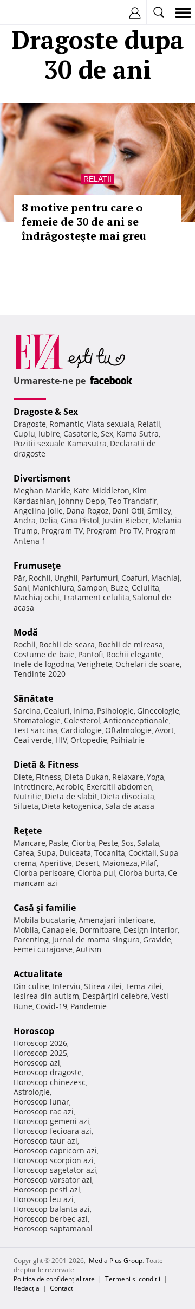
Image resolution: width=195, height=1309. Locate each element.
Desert (87, 863)
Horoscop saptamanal (53, 1228)
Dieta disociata (127, 796)
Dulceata (75, 853)
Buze (119, 587)
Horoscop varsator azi (53, 1180)
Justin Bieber (125, 520)
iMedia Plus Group (114, 1260)
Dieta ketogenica (72, 806)
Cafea (24, 853)
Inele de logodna (44, 664)
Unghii (66, 578)
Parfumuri (99, 578)
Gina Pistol (80, 520)
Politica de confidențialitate (54, 1279)
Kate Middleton (101, 490)
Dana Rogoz (87, 510)
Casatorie (80, 433)
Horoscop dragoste (48, 1072)
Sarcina (27, 710)
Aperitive (56, 863)
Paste (58, 843)
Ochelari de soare (147, 664)
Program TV (62, 530)
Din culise (31, 986)
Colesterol (82, 720)
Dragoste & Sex (46, 412)
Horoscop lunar (41, 1101)
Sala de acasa (129, 806)
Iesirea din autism (46, 996)
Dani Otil (128, 510)
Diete (23, 777)
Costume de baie (44, 654)
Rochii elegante (134, 654)
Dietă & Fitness (46, 765)
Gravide (157, 939)
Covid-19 (51, 1006)
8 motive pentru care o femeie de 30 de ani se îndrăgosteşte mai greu (84, 221)
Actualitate (38, 974)
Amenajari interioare (116, 920)
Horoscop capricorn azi (55, 1150)
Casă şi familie (45, 908)
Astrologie (32, 1092)
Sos (127, 843)
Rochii (40, 578)
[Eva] (34, 13)
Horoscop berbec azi (51, 1219)
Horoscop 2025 (40, 1053)
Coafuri (134, 578)
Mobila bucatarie (44, 920)
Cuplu (24, 433)
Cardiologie (81, 730)
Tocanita (109, 853)
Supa (46, 853)
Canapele (59, 930)
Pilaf (149, 863)
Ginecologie (158, 710)
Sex (107, 433)
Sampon (92, 587)
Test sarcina (35, 730)
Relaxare (128, 777)
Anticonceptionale (136, 720)
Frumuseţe (37, 566)
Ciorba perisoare (44, 873)
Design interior (150, 930)
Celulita (145, 587)
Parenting (31, 939)
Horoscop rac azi (44, 1111)
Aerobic (69, 786)
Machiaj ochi (37, 597)
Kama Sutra (137, 433)
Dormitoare (99, 930)
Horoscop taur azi (45, 1140)
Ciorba (83, 843)
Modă (26, 632)
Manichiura (53, 587)
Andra (25, 520)
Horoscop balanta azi (52, 1209)
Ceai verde (33, 740)
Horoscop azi (37, 1062)
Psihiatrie (127, 740)
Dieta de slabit (71, 796)
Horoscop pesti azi (47, 1189)
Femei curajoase (43, 949)
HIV (61, 740)
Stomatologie (37, 720)
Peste (108, 843)
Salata (148, 843)
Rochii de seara (67, 644)
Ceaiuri (57, 710)
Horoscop (34, 1031)
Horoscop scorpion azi (54, 1160)
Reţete (28, 831)
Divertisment (42, 478)
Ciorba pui (96, 873)
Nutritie (28, 796)
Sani (21, 587)
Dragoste (30, 424)
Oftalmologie (128, 730)
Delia (48, 520)
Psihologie (115, 710)
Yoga (155, 777)
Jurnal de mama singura (96, 939)
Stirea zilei (103, 986)
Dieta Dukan (86, 777)
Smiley (159, 510)
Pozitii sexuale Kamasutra (60, 443)
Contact (61, 1288)
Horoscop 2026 (40, 1043)
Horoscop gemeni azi (51, 1121)
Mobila (26, 930)
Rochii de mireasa (130, 644)
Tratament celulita (96, 597)
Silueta (26, 806)
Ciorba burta (142, 873)
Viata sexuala (110, 424)
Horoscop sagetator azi (55, 1170)
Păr (19, 578)
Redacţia (27, 1288)
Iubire (49, 433)
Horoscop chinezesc (50, 1082)
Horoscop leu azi (44, 1199)
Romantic (66, 424)
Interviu (67, 986)
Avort (164, 730)
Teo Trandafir (132, 501)
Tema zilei (143, 986)
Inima (83, 710)
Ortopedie (88, 740)
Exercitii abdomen (119, 786)
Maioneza (120, 863)
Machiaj (165, 578)
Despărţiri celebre (115, 996)
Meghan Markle (42, 490)
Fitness (48, 777)
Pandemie (88, 1006)
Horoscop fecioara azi (53, 1131)
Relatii (97, 179)
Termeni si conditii (132, 1279)
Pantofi (90, 654)
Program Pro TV (114, 530)
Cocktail (142, 853)
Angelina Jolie (38, 510)
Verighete (94, 664)
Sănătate (33, 698)
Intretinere (33, 786)
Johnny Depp (81, 501)
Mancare (30, 843)
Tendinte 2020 (40, 674)
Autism (88, 949)
